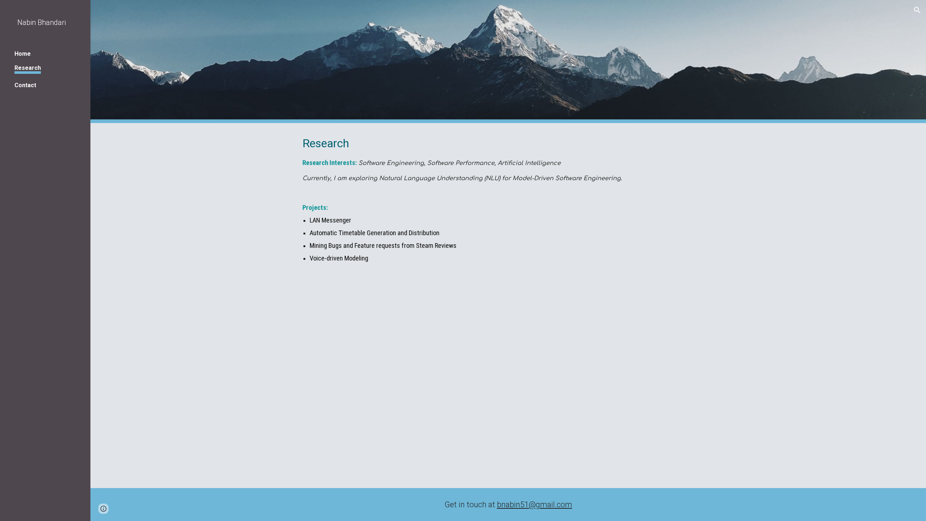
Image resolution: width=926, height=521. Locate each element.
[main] (508, 199)
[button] (917, 10)
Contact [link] (25, 85)
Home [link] (22, 53)
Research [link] (27, 67)
